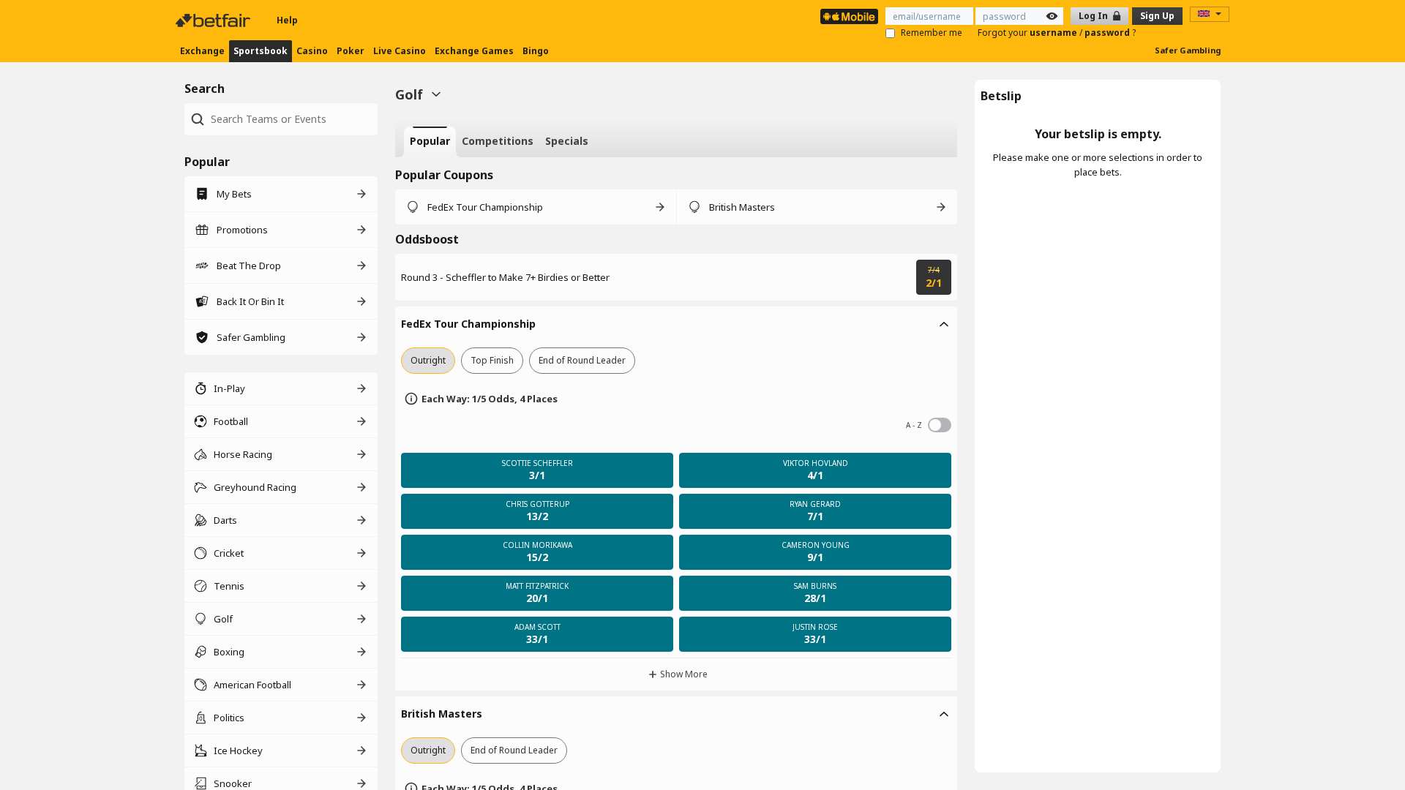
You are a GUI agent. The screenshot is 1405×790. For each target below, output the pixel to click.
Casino (312, 51)
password (1108, 32)
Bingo (535, 51)
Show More (684, 674)
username (1054, 32)
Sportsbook (260, 51)
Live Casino (399, 51)
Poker (350, 51)
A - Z (939, 425)
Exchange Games (474, 51)
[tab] (430, 142)
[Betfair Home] (214, 20)
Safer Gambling (1188, 50)
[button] (676, 324)
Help (287, 20)
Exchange (202, 51)
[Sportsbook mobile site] (849, 16)
